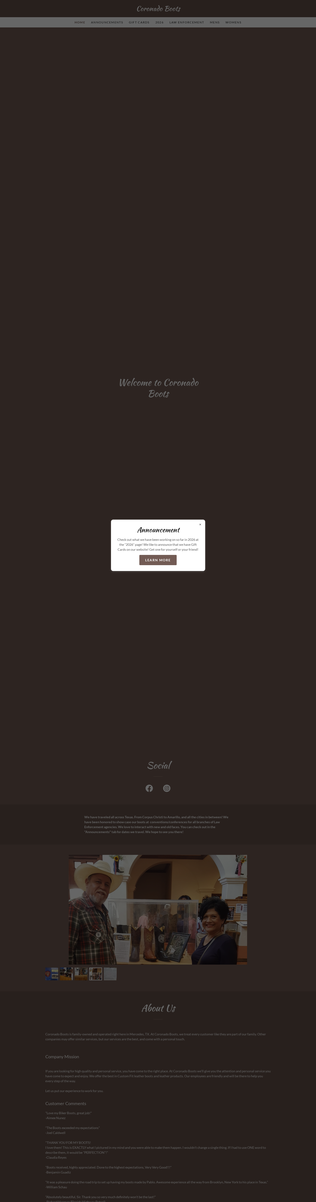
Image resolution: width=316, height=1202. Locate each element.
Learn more (158, 560)
